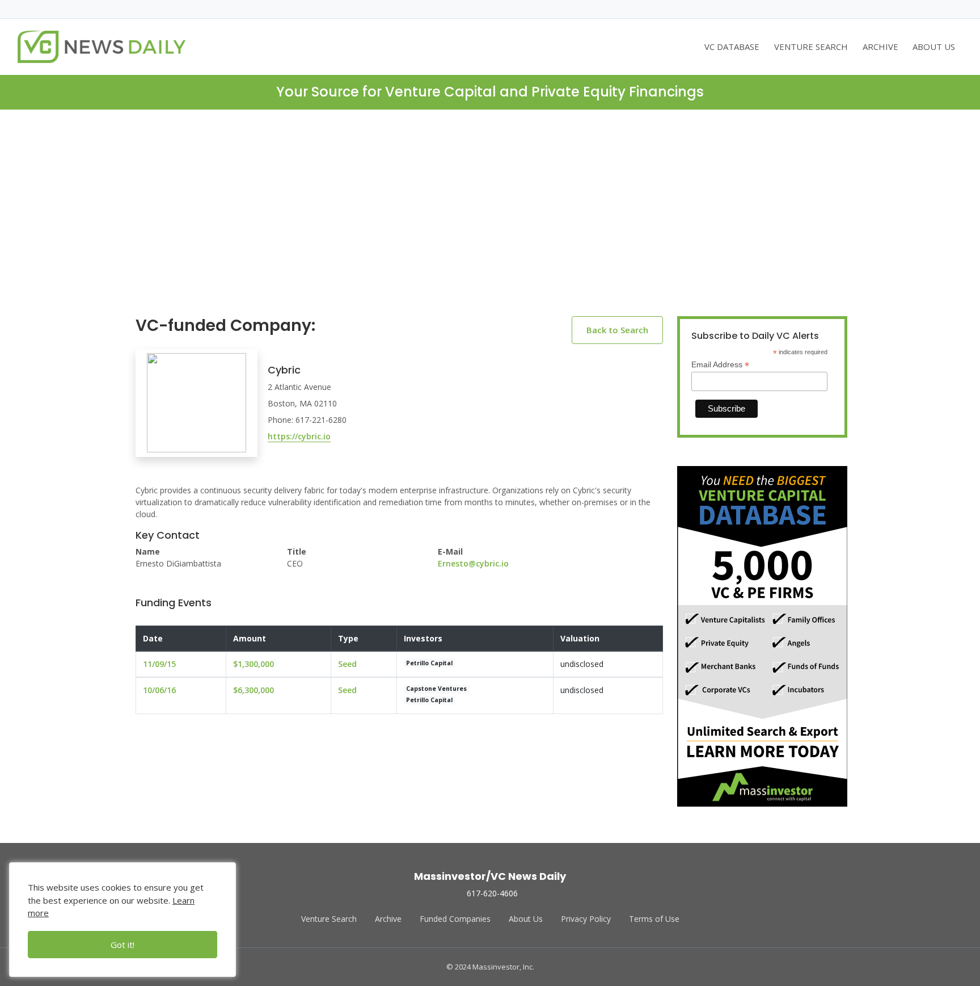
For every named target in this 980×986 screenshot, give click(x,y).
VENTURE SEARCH (811, 46)
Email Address (720, 364)
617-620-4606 (492, 893)
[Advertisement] (490, 221)
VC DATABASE (731, 46)
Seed (347, 663)
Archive (388, 918)
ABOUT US (934, 46)
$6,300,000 (253, 690)
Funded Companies (455, 918)
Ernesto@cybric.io (473, 563)
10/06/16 (159, 690)
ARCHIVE (880, 46)
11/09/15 (159, 663)
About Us (526, 918)
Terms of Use (654, 918)
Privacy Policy (586, 918)
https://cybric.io (299, 436)
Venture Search (329, 918)
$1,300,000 (253, 663)
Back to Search (617, 329)
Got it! (122, 944)
